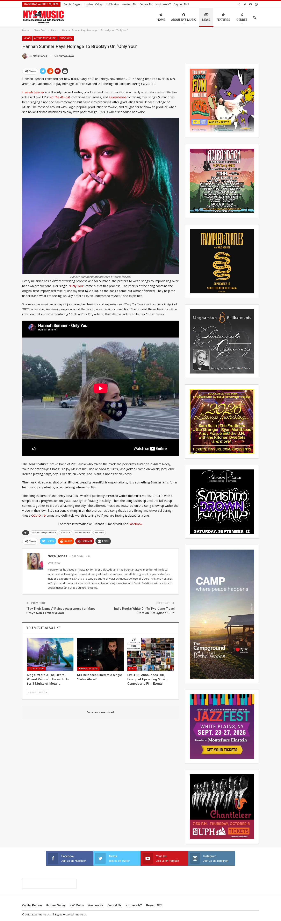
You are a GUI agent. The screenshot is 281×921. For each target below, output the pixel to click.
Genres (241, 19)
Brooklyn (66, 38)
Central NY (145, 4)
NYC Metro (112, 4)
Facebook (135, 524)
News (206, 19)
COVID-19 (38, 515)
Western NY (129, 4)
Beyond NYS (181, 4)
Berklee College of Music (44, 532)
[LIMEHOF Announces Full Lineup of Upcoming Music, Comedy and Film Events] (150, 654)
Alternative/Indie (45, 38)
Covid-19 (65, 532)
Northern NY (163, 4)
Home (161, 19)
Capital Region (72, 4)
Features (223, 19)
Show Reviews (36, 669)
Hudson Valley (94, 4)
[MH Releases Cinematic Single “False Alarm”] (100, 654)
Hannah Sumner (33, 92)
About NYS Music (183, 19)
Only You (76, 286)
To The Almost (60, 97)
